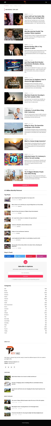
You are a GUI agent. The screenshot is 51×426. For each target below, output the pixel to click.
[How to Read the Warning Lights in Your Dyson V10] (7, 199)
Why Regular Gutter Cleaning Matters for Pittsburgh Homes (25, 406)
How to (5, 306)
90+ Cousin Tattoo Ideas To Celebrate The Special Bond (24, 218)
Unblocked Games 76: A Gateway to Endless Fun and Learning (35, 157)
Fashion (5, 296)
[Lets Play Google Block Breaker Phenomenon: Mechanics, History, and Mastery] (13, 65)
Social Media (6, 320)
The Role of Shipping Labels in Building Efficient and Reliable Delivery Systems (27, 383)
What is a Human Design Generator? (35, 141)
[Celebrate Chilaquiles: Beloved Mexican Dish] (7, 226)
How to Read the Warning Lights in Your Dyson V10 (23, 197)
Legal (5, 310)
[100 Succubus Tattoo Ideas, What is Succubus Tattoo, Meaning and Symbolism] (7, 246)
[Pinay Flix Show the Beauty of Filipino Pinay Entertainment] (7, 213)
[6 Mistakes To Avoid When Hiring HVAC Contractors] (13, 113)
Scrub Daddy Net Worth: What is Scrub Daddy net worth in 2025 (26, 238)
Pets (5, 316)
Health (5, 302)
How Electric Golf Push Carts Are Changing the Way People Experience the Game (28, 389)
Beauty (5, 290)
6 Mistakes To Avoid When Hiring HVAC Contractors (34, 111)
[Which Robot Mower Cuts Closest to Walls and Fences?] (7, 378)
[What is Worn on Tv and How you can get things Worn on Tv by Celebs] (7, 206)
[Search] (46, 2)
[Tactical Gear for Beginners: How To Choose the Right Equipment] (13, 83)
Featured (19, 213)
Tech (5, 326)
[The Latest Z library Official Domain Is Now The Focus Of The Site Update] (7, 402)
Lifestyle (19, 206)
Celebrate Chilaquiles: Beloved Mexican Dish (22, 224)
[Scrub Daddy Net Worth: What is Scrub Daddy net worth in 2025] (7, 239)
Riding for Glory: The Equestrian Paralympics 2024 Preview (34, 126)
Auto (5, 288)
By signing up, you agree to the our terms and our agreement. (26, 279)
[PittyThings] (25, 2)
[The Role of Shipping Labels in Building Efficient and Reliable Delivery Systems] (7, 384)
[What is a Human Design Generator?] (13, 144)
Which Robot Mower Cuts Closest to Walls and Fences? (24, 376)
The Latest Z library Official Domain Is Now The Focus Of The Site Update (28, 400)
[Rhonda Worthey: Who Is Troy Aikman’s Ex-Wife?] (13, 50)
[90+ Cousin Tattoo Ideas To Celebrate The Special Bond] (7, 219)
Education (6, 294)
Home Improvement (8, 304)
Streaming (6, 322)
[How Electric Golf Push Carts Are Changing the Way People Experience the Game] (7, 390)
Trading (5, 330)
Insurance (6, 308)
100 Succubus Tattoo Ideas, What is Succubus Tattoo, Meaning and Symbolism (27, 245)
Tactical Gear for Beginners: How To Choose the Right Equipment (35, 80)
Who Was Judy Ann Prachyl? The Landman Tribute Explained (34, 32)
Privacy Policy (33, 279)
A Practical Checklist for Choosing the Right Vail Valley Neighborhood (27, 412)
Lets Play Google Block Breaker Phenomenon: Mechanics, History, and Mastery (34, 64)
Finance (5, 300)
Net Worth (6, 314)
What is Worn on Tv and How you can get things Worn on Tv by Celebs (27, 204)
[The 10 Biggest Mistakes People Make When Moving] (13, 175)
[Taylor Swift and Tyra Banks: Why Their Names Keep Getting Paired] (13, 19)
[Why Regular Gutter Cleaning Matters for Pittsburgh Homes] (7, 408)
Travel (5, 332)
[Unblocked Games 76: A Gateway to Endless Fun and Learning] (13, 159)
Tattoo (20, 199)
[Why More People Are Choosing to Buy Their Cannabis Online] (13, 98)
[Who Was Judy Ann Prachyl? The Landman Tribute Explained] (13, 34)
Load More (25, 185)
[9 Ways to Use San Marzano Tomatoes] (7, 233)
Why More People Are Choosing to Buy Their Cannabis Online (34, 96)
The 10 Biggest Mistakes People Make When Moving (34, 173)
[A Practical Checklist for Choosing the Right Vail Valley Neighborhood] (7, 414)
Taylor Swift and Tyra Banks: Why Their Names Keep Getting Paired (34, 17)
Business (6, 292)
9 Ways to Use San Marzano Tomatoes (20, 231)
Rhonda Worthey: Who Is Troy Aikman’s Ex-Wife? (33, 47)
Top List (26, 14)
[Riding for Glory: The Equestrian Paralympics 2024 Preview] (13, 129)
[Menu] (5, 2)
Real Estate (6, 318)
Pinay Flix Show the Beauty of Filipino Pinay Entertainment (25, 211)
